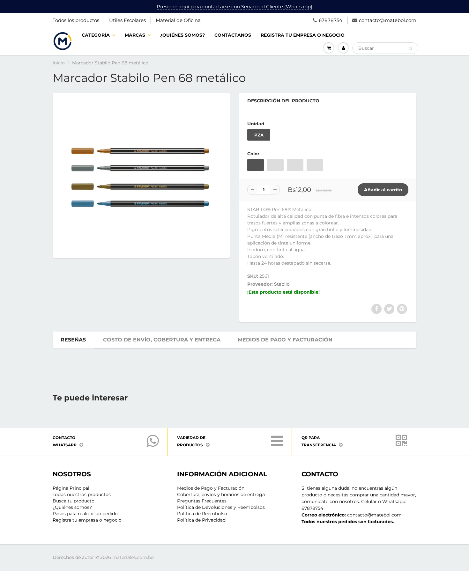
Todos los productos (76, 20)
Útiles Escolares (127, 20)
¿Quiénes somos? (182, 35)
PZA (259, 134)
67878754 (330, 20)
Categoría (96, 35)
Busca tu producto (73, 501)
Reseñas (73, 340)
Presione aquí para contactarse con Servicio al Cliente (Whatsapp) (234, 7)
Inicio (59, 63)
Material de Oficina (178, 20)
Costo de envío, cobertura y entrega (161, 340)
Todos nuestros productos (82, 494)
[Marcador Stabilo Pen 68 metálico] (141, 174)
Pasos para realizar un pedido (85, 513)
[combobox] (385, 48)
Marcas (135, 35)
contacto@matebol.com (387, 20)
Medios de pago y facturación (285, 340)
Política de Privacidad (201, 520)
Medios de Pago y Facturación (210, 488)
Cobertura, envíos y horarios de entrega (221, 494)
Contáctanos (232, 35)
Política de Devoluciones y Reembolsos (221, 507)
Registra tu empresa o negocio (303, 35)
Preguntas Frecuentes (202, 501)
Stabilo (282, 284)
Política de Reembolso (202, 513)
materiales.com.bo (133, 557)
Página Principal (71, 488)
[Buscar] (410, 48)
